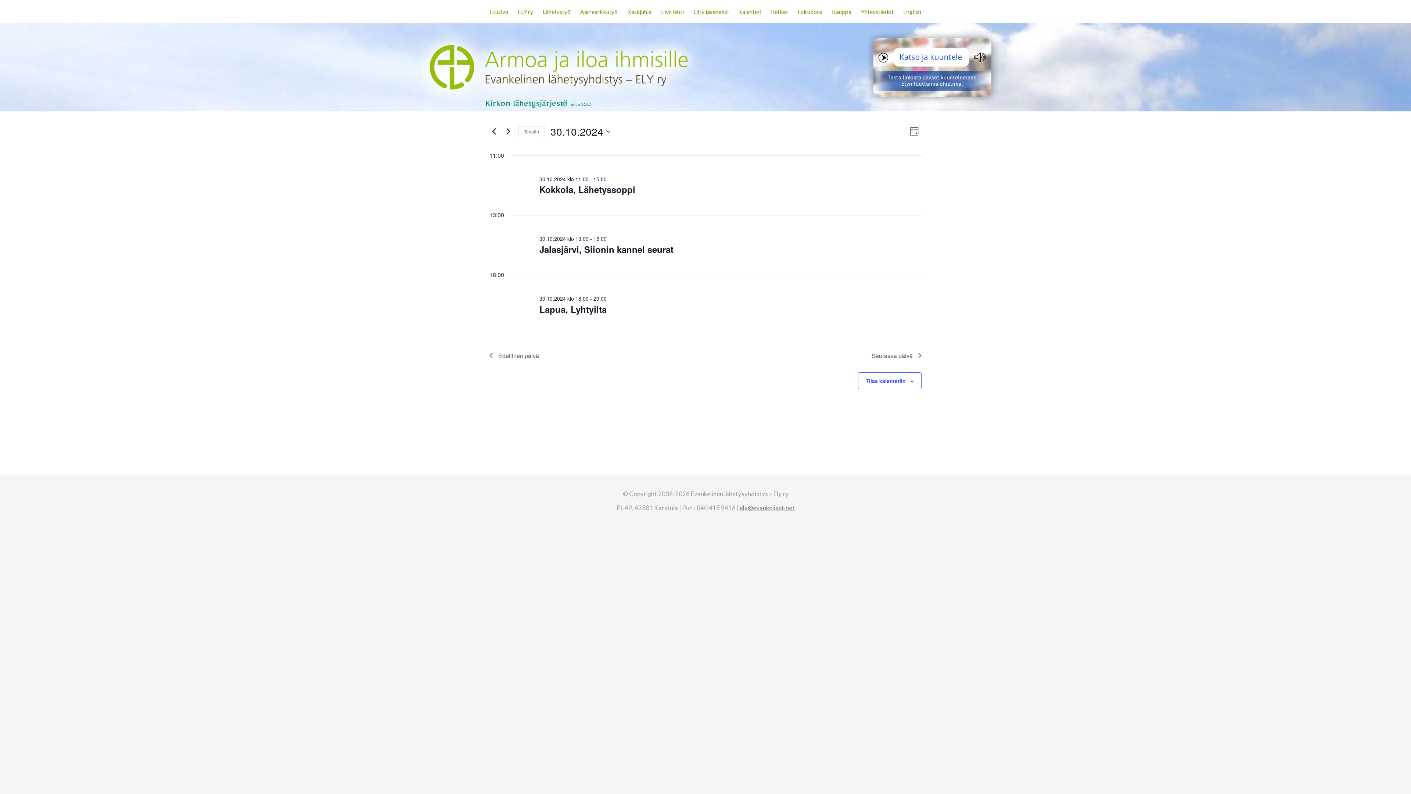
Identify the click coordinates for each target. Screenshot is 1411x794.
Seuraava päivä (892, 355)
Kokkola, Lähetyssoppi (587, 189)
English (912, 11)
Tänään (531, 131)
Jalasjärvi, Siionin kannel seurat (606, 249)
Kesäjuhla (639, 11)
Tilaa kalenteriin (886, 381)
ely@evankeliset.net (767, 508)
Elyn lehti (672, 11)
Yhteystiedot (877, 11)
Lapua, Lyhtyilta (573, 309)
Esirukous (810, 11)
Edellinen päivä (518, 355)
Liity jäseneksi (711, 11)
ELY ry (525, 11)
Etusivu (499, 11)
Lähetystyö (557, 11)
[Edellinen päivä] (493, 131)
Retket (779, 11)
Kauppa (841, 11)
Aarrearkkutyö (599, 11)
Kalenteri (749, 11)
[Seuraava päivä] (508, 131)
